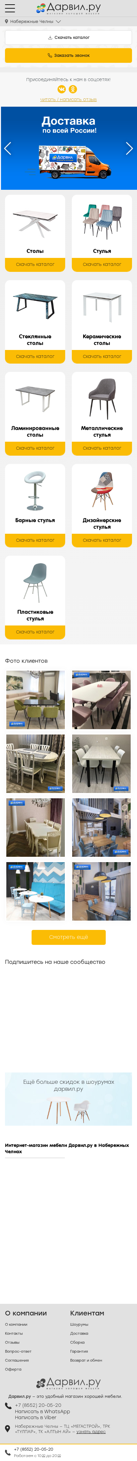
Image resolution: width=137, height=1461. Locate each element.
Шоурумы (79, 1324)
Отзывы (12, 1342)
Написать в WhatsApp (42, 1411)
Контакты (14, 1333)
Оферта (13, 1369)
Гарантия (79, 1351)
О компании (16, 1324)
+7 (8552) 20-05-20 (33, 1449)
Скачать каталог (35, 264)
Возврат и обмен (86, 1360)
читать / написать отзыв (68, 99)
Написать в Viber (36, 1417)
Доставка (79, 1333)
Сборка (77, 1342)
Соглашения (17, 1360)
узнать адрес (91, 1431)
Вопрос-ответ (18, 1351)
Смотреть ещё (68, 937)
